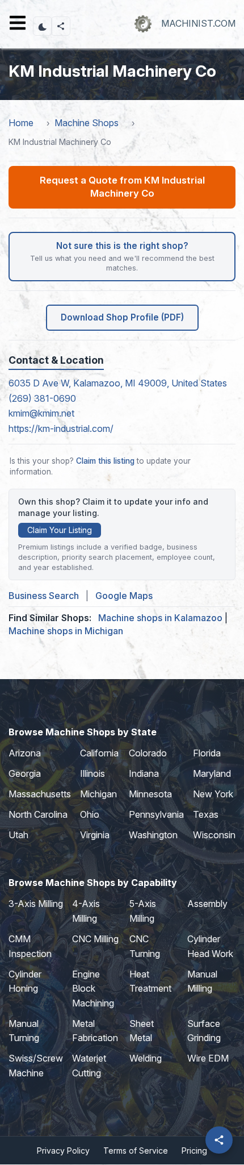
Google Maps (124, 595)
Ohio (89, 814)
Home (21, 122)
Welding (145, 1058)
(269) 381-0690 (42, 398)
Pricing (194, 1150)
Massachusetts (40, 794)
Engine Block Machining (93, 988)
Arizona (25, 753)
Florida (207, 753)
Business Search (44, 595)
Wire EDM (208, 1058)
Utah (18, 835)
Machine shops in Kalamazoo (160, 617)
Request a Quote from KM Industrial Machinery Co (122, 186)
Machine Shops (86, 122)
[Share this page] (60, 26)
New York (213, 794)
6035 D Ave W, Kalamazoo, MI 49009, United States (118, 383)
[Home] (143, 23)
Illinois (92, 773)
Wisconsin (214, 835)
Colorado (148, 753)
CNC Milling (95, 939)
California (99, 753)
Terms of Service (135, 1150)
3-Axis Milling (36, 903)
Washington (153, 835)
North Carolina (38, 814)
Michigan (98, 794)
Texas (205, 814)
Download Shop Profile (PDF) (122, 317)
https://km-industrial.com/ (61, 428)
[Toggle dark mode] (42, 26)
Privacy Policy (63, 1150)
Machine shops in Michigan (66, 630)
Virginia (95, 835)
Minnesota (150, 794)
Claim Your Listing (59, 530)
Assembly (207, 903)
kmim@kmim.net (41, 413)
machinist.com (198, 23)
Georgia (25, 773)
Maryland (212, 773)
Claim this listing (105, 460)
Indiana (144, 773)
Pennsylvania (156, 814)
